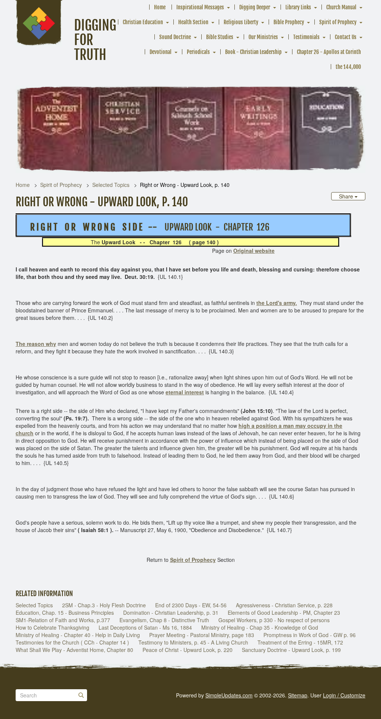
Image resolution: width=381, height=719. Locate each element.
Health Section (193, 22)
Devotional (161, 52)
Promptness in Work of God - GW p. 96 (309, 635)
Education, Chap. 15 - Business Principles (65, 612)
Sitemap (297, 695)
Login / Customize (344, 695)
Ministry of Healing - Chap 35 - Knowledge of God (259, 627)
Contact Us (345, 37)
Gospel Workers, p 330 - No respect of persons (274, 620)
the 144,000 (348, 67)
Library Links (298, 7)
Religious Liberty (241, 22)
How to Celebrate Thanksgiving (52, 627)
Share (347, 196)
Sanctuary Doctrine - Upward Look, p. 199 (291, 649)
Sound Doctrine (175, 37)
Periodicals (198, 52)
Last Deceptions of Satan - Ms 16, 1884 (145, 627)
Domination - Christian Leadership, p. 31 (170, 612)
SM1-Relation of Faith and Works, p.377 (63, 620)
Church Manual (341, 7)
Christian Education (143, 22)
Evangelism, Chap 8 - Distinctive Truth (164, 620)
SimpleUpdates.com (229, 695)
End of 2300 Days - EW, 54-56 (191, 605)
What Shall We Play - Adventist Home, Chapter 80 (74, 649)
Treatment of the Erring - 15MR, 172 (300, 642)
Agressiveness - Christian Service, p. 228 (284, 605)
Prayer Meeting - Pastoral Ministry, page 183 (201, 635)
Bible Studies (219, 37)
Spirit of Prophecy (337, 22)
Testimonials (306, 37)
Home (160, 7)
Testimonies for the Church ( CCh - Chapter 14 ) (72, 642)
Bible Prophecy (288, 22)
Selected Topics (110, 184)
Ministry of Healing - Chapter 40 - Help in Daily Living (78, 635)
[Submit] (81, 695)
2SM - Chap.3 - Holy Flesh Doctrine (104, 605)
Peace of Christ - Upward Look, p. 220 (188, 649)
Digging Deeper (254, 7)
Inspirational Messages (200, 7)
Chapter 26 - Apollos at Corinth (329, 52)
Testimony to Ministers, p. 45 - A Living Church (193, 642)
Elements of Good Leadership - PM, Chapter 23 (284, 612)
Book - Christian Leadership (253, 52)
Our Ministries (263, 37)
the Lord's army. (276, 302)
